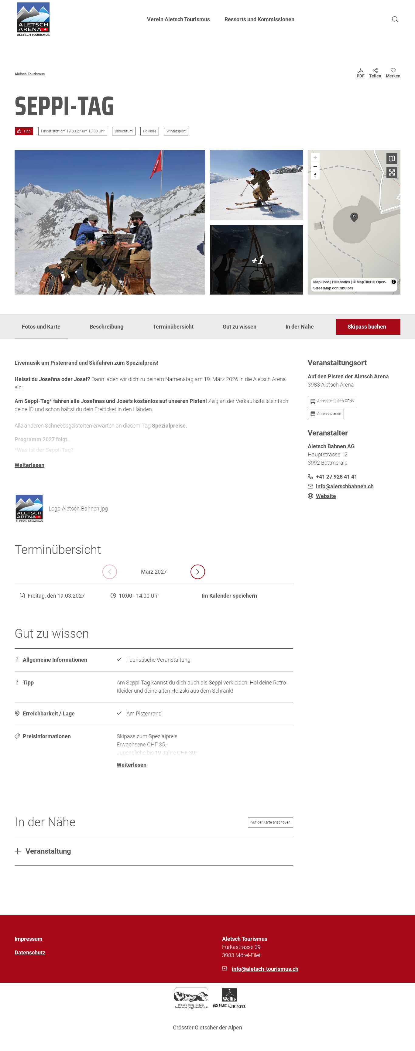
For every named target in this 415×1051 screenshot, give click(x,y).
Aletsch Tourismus (30, 74)
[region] (354, 222)
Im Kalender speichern (229, 595)
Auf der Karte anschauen (270, 822)
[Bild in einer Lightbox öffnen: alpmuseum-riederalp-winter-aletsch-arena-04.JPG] (256, 260)
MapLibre (321, 282)
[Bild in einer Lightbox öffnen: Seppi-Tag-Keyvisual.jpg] (110, 222)
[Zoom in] (315, 157)
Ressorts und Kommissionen (259, 19)
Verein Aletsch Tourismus (178, 19)
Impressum (29, 939)
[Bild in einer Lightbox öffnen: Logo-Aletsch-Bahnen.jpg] (29, 508)
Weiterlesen (29, 465)
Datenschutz (30, 952)
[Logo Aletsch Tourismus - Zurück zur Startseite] (33, 19)
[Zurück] (109, 572)
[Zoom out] (315, 166)
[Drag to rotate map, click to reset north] (315, 175)
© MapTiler (362, 282)
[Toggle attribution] (393, 281)
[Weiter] (197, 572)
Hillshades (341, 282)
